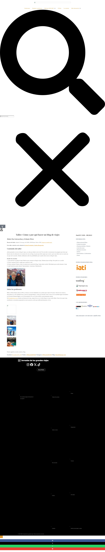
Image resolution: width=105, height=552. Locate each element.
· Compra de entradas (81, 244)
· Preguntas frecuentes (81, 249)
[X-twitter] (35, 364)
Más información (75, 8)
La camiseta (66, 8)
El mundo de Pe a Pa (16, 354)
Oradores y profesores (37, 8)
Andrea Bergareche (39, 245)
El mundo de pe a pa (13, 298)
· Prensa (78, 255)
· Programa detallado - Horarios (83, 246)
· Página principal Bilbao (81, 242)
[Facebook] (31, 364)
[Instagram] (28, 364)
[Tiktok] (38, 364)
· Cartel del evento (80, 248)
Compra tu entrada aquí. (46, 242)
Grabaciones (27, 8)
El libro (59, 8)
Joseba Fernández (29, 245)
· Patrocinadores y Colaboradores (83, 253)
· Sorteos (78, 251)
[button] (52, 62)
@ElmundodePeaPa (31, 354)
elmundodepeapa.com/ (60, 354)
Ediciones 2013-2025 (49, 8)
